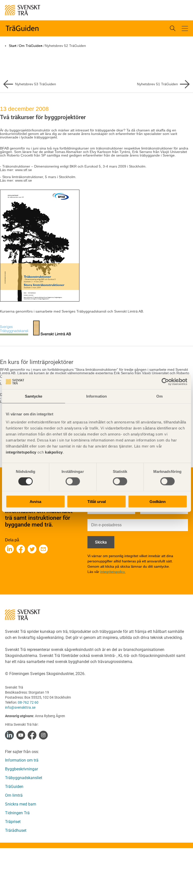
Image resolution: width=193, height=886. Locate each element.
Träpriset (13, 821)
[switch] (73, 481)
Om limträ (14, 795)
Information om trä (21, 760)
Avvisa (35, 501)
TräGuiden (14, 786)
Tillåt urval (96, 501)
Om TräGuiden (30, 46)
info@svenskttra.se (20, 707)
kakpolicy (54, 452)
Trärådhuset (15, 830)
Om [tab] (159, 396)
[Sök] (173, 28)
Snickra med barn (20, 804)
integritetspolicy (21, 452)
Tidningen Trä (17, 812)
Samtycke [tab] (33, 396)
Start (12, 46)
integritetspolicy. (113, 572)
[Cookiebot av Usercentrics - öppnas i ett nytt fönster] (165, 382)
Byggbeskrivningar (21, 769)
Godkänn (158, 501)
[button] (185, 28)
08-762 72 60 (28, 702)
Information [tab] (96, 396)
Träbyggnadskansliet (23, 777)
